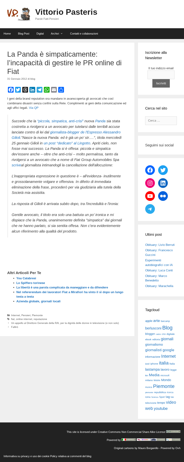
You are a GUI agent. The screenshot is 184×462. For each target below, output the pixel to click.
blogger (150, 333)
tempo (161, 402)
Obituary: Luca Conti (159, 270)
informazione (152, 356)
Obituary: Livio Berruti (160, 245)
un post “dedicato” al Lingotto (67, 143)
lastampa (152, 369)
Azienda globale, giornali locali (38, 301)
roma (147, 397)
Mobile (157, 380)
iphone (154, 363)
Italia (172, 363)
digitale (171, 334)
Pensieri (26, 315)
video (171, 402)
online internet (24, 319)
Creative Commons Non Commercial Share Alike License (131, 431)
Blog (167, 328)
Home (7, 33)
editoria (156, 339)
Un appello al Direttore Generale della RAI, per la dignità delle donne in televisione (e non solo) (65, 323)
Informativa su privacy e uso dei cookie (26, 456)
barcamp (165, 321)
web (149, 408)
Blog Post (23, 33)
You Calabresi (26, 278)
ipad (147, 364)
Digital (40, 33)
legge (173, 369)
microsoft (164, 375)
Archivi (55, 33)
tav (172, 397)
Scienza (154, 397)
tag (168, 397)
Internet (15, 315)
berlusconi (153, 328)
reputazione (40, 319)
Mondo (166, 380)
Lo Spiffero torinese (30, 283)
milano (149, 380)
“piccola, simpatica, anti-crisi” (60, 121)
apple (148, 321)
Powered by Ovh (170, 448)
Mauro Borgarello (148, 448)
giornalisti (153, 350)
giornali (167, 339)
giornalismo (154, 344)
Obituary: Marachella (159, 286)
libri (146, 375)
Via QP (33, 108)
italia (164, 363)
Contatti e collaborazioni (84, 33)
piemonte (149, 392)
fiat (13, 319)
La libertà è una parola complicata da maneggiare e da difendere (62, 287)
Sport (162, 397)
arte (156, 320)
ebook (148, 339)
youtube (161, 408)
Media (154, 375)
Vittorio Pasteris (66, 12)
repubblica (160, 392)
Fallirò (14, 327)
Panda (100, 121)
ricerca (170, 392)
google (168, 350)
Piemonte (37, 315)
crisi (164, 334)
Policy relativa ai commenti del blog (70, 456)
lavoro (165, 369)
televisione (150, 403)
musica (148, 387)
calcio (158, 334)
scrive (16, 165)
